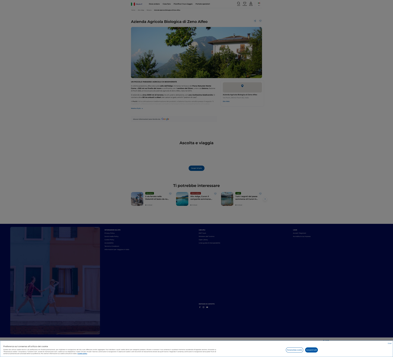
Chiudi (389, 343)
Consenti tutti (311, 350)
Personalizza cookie (294, 350)
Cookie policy (82, 353)
